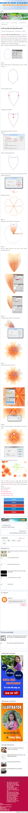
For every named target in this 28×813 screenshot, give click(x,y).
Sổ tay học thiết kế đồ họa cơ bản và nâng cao (14, 4)
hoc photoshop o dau (6, 491)
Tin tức (22, 812)
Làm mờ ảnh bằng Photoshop (13, 557)
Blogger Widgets (21, 780)
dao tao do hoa (4, 489)
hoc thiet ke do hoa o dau (7, 495)
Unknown (4, 538)
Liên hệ (26, 812)
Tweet (14, 499)
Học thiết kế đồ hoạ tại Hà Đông (14, 768)
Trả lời (23, 604)
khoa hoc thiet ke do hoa (7, 493)
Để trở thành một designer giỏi (13, 564)
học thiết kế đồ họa (8, 484)
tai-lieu (4, 31)
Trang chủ (18, 812)
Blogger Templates (7, 780)
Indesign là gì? (10, 584)
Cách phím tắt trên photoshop (7, 527)
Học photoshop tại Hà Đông (13, 761)
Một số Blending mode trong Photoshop (18, 533)
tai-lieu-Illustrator (10, 31)
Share (14, 502)
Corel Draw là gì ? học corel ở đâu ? (14, 577)
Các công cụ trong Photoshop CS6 (15, 643)
